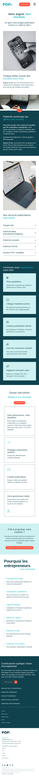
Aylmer (3, 753)
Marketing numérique (9, 692)
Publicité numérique (8, 696)
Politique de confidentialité (7, 773)
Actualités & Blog (4, 716)
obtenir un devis (24, 4)
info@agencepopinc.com (7, 739)
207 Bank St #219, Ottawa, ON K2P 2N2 (11, 743)
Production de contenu (10, 699)
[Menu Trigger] (34, 4)
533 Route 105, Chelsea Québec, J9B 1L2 (11, 741)
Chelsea (3, 755)
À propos (3, 711)
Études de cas (4, 713)
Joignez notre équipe (5, 722)
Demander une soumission (10, 703)
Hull (3, 750)
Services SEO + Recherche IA (11, 688)
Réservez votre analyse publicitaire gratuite (19, 547)
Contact (3, 719)
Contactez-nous (19, 402)
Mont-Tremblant (5, 758)
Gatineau (4, 748)
